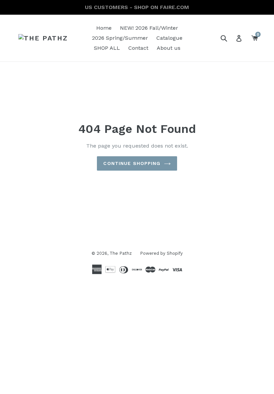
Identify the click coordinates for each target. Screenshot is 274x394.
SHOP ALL (107, 48)
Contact (138, 48)
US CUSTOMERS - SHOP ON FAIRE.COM (137, 7)
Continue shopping (131, 163)
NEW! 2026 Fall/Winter (149, 28)
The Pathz (121, 253)
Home (104, 28)
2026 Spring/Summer (120, 38)
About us (168, 48)
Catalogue (169, 38)
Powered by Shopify (161, 253)
